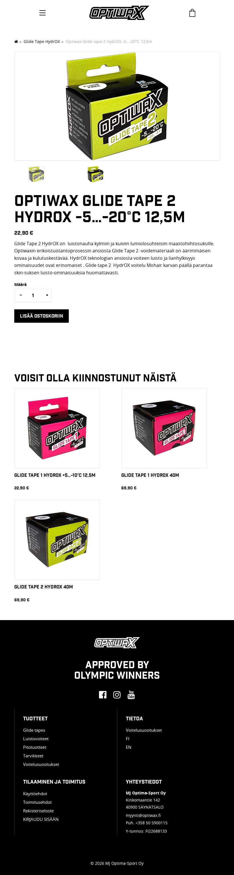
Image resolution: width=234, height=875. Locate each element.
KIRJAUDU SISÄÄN (40, 819)
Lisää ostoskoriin (41, 316)
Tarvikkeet (33, 756)
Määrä (20, 284)
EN (128, 747)
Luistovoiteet (36, 738)
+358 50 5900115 (152, 822)
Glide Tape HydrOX (42, 41)
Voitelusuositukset (41, 764)
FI (127, 738)
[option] (117, 109)
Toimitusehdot (37, 802)
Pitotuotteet (34, 747)
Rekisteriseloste (38, 810)
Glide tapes (34, 730)
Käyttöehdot (35, 793)
